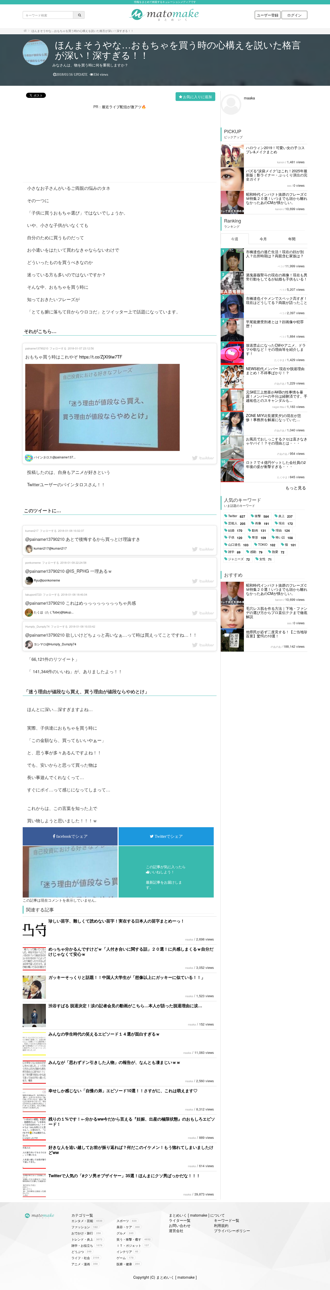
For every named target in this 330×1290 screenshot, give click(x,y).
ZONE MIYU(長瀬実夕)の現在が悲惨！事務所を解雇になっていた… (273, 417)
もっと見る (295, 488)
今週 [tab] (234, 238)
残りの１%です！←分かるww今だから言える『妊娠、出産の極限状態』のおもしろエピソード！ (131, 1121)
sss (289, 185)
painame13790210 (36, 348)
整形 (259, 537)
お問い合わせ (180, 1225)
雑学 (234, 551)
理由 (283, 530)
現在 (286, 523)
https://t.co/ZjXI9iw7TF (100, 357)
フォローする (58, 348)
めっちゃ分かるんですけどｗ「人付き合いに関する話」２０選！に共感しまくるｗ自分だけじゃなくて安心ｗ (130, 951)
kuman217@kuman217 (50, 548)
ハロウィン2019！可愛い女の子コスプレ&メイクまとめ (275, 149)
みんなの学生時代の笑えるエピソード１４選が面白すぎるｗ (104, 1034)
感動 (256, 551)
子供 (235, 537)
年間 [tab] (291, 238)
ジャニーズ (239, 559)
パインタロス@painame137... (54, 457)
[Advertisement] (119, 145)
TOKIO (266, 544)
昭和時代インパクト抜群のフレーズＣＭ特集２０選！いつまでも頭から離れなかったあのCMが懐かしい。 (276, 198)
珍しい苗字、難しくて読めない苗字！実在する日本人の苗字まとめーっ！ (116, 921)
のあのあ (279, 383)
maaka (189, 939)
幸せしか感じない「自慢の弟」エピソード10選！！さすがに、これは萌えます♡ (122, 1090)
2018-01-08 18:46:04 (74, 594)
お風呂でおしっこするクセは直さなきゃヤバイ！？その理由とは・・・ (276, 441)
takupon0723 (33, 594)
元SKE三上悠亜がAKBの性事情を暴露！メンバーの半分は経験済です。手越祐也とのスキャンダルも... (276, 396)
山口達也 (238, 544)
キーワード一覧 (226, 1220)
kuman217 (31, 530)
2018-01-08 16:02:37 (71, 530)
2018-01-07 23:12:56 (81, 348)
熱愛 (278, 551)
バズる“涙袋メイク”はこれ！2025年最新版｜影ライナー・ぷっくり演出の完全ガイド (276, 175)
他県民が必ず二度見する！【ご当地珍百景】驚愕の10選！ (276, 633)
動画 (259, 530)
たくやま (279, 360)
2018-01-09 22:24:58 (73, 562)
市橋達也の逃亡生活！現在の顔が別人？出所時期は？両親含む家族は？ (275, 253)
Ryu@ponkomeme (46, 580)
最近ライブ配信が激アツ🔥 (124, 106)
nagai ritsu (278, 407)
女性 (265, 559)
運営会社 (176, 1230)
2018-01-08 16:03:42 (82, 626)
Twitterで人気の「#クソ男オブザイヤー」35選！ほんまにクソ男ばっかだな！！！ (124, 1175)
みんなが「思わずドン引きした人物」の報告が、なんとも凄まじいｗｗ (114, 1062)
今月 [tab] (263, 238)
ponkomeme (33, 562)
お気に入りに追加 (197, 96)
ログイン (294, 15)
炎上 (285, 516)
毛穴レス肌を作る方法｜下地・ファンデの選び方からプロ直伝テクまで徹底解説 (276, 612)
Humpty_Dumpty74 (37, 626)
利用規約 (221, 1225)
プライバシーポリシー (232, 1230)
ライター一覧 (180, 1220)
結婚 (235, 530)
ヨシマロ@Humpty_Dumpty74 (54, 644)
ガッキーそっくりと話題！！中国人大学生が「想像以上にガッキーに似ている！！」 (126, 977)
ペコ (280, 266)
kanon (281, 162)
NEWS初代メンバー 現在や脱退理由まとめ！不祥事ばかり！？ (275, 370)
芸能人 (236, 523)
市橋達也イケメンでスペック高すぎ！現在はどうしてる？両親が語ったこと (276, 300)
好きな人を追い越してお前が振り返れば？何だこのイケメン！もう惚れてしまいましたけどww (130, 1149)
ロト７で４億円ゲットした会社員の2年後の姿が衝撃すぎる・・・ (276, 464)
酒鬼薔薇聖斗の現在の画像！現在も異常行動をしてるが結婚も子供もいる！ (276, 276)
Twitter (236, 516)
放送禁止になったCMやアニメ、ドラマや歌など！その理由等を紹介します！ (276, 349)
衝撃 (262, 516)
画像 (262, 523)
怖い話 (284, 537)
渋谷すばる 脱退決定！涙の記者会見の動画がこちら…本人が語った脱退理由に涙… (125, 1006)
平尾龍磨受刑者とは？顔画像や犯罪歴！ (275, 323)
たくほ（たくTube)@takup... (53, 612)
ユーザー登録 (267, 15)
